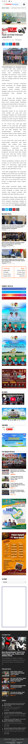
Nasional (19, 40)
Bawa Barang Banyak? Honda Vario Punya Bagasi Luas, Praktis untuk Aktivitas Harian (13, 654)
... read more (14, 708)
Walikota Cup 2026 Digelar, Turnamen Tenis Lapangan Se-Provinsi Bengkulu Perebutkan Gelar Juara (14, 720)
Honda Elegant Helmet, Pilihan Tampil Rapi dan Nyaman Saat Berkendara (15, 728)
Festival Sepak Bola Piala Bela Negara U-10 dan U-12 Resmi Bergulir (15, 713)
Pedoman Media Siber (10, 742)
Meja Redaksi (19, 742)
